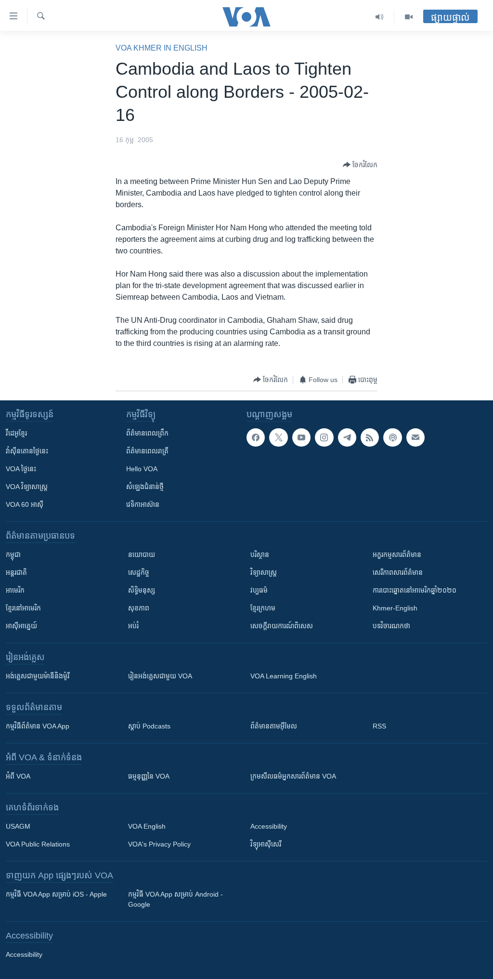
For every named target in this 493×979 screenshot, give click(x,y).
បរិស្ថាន (259, 554)
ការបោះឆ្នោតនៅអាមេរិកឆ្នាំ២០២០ (414, 590)
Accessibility (268, 826)
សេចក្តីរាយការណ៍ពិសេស (281, 626)
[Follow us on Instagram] (324, 437)
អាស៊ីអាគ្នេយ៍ (21, 626)
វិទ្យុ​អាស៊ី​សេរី (265, 844)
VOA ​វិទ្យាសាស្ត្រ (27, 486)
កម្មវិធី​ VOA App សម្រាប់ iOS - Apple (56, 894)
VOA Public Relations (38, 844)
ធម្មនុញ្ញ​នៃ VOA (148, 776)
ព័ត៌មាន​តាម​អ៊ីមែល (273, 726)
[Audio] (379, 17)
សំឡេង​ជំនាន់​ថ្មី (145, 486)
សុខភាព (138, 608)
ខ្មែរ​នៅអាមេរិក (23, 608)
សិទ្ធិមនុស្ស (141, 590)
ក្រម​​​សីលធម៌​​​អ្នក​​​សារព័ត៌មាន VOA (293, 776)
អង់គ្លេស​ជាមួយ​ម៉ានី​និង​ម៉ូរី (37, 676)
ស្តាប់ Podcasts (149, 726)
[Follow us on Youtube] (301, 437)
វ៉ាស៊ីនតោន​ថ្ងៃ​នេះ (27, 451)
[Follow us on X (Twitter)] (278, 437)
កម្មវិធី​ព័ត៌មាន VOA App (37, 726)
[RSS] (370, 437)
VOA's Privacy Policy (159, 844)
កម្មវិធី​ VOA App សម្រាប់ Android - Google (175, 899)
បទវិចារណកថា (391, 626)
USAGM (18, 826)
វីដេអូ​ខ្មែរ (16, 433)
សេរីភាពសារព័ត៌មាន (398, 572)
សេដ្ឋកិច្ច (138, 572)
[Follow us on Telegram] (347, 437)
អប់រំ (133, 626)
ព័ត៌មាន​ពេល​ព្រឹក (147, 433)
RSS (379, 726)
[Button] (360, 165)
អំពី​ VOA (18, 776)
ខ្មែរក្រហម (262, 608)
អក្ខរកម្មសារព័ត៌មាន (397, 554)
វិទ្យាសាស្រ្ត (263, 572)
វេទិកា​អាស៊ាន (142, 504)
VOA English (147, 826)
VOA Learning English (283, 676)
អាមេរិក (15, 590)
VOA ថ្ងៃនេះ (21, 469)
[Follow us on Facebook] (255, 437)
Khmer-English (395, 608)
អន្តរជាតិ (16, 572)
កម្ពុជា (13, 554)
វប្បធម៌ (259, 590)
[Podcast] (392, 437)
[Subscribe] (415, 437)
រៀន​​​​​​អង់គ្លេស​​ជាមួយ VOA (160, 676)
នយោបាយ (141, 554)
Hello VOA (141, 469)
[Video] (408, 17)
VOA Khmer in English (162, 48)
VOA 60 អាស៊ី (24, 504)
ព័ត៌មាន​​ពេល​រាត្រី (147, 451)
